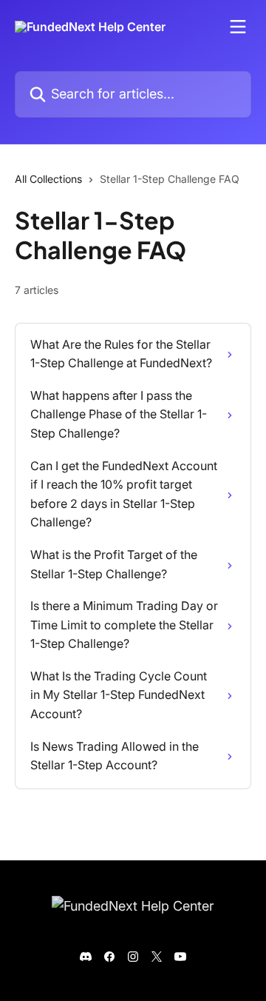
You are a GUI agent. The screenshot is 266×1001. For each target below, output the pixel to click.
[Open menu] (238, 27)
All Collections (48, 179)
